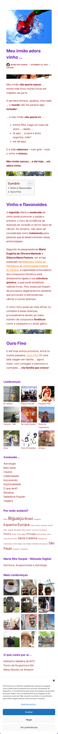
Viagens (8, 500)
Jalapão (10, 530)
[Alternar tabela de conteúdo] (28, 183)
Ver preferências (29, 727)
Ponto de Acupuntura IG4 (19, 665)
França (32, 525)
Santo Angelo (17, 544)
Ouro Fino (15, 191)
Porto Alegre (21, 534)
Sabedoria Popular (14, 496)
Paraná (7, 533)
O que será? (11, 488)
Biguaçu (16, 518)
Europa (23, 524)
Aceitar (29, 712)
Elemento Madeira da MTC (19, 661)
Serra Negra (27, 544)
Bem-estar (10, 467)
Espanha (10, 525)
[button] (53, 680)
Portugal (31, 533)
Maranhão (17, 530)
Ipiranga (44, 525)
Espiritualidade (12, 484)
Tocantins (16, 549)
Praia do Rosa (41, 534)
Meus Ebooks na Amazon (19, 669)
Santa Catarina (27, 538)
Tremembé (24, 549)
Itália (5, 530)
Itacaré (50, 525)
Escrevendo (11, 480)
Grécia (38, 525)
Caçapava (37, 519)
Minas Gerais (26, 530)
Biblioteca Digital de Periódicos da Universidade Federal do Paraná (27, 265)
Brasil (28, 519)
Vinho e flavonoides (21, 188)
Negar (29, 719)
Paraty (14, 534)
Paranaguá (43, 530)
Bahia (5, 519)
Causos (10, 68)
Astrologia (10, 463)
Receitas (9, 492)
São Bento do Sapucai (40, 544)
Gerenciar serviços (28, 704)
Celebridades (11, 476)
